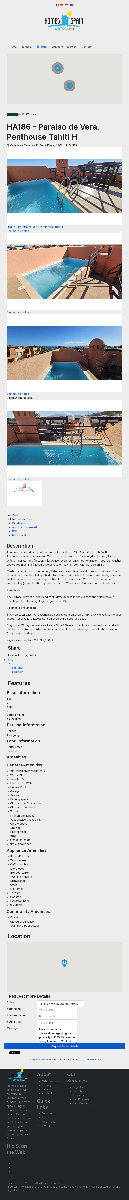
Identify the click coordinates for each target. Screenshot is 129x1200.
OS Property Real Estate (40, 1059)
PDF (15, 531)
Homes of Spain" (50, 1183)
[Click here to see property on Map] (24, 497)
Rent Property (82, 1103)
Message (12, 1028)
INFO (10, 659)
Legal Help (79, 1087)
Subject (11, 1002)
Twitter (32, 655)
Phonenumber (16, 1015)
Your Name (14, 1008)
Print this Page (21, 535)
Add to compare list (24, 527)
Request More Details (64, 1046)
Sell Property (81, 1099)
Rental (46, 1125)
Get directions (21, 523)
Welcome (48, 1113)
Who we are (50, 1081)
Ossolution (95, 1059)
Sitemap (47, 1089)
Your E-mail (14, 1021)
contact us (49, 1093)
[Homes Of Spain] (65, 20)
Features (17, 667)
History (47, 1085)
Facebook (14, 655)
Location (17, 671)
